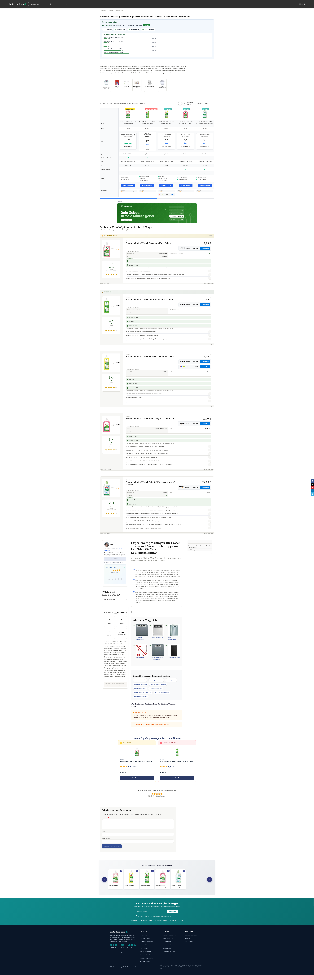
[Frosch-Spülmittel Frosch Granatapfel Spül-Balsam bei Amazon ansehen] (106, 249)
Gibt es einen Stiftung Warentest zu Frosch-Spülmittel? (151, 725)
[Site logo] (18, 4)
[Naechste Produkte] (209, 879)
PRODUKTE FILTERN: (190, 103)
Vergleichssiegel (167, 948)
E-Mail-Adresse (106, 838)
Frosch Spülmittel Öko (140, 680)
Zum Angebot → (137, 777)
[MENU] (302, 4)
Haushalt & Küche (144, 945)
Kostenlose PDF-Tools (169, 951)
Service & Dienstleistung (146, 958)
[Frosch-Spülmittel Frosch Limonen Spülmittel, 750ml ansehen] (177, 751)
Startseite (103, 10)
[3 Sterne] (115, 579)
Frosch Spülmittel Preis (156, 688)
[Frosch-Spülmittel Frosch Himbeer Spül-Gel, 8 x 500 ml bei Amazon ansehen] (106, 425)
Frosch (128, 128)
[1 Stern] (109, 579)
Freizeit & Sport (144, 948)
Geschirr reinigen (119, 10)
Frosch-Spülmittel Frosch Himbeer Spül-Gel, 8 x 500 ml (185, 122)
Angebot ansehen (128, 185)
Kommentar (105, 818)
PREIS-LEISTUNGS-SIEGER (151, 109)
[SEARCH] (50, 4)
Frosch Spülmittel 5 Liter (140, 696)
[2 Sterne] (112, 579)
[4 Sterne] (118, 579)
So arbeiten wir (167, 941)
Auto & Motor (143, 935)
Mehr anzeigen (115, 559)
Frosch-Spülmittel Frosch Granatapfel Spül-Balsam (128, 122)
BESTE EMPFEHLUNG (130, 109)
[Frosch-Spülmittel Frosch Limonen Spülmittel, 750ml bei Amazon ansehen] (106, 305)
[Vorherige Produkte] (104, 879)
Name (104, 831)
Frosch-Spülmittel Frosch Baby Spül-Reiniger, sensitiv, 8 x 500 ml (204, 122)
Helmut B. (113, 544)
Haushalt (110, 10)
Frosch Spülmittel (171, 680)
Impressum (188, 938)
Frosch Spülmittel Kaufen (156, 680)
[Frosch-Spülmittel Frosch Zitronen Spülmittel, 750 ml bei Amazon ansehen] (106, 362)
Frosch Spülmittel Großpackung (142, 692)
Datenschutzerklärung (165, 916)
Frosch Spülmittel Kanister (162, 692)
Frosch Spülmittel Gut (140, 688)
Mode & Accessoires (145, 951)
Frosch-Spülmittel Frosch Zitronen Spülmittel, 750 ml (166, 122)
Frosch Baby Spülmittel (140, 684)
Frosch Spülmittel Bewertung (158, 684)
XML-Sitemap (189, 941)
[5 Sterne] (121, 579)
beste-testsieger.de (119, 967)
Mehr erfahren (158, 968)
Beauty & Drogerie (145, 961)
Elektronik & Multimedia (146, 941)
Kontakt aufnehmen (168, 945)
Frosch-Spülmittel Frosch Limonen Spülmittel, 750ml (147, 122)
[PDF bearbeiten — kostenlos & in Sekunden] (157, 213)
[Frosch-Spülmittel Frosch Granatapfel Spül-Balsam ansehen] (136, 751)
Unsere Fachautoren (168, 938)
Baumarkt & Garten (145, 938)
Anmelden (172, 911)
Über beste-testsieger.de (169, 935)
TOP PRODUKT (168, 109)
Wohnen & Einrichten (145, 955)
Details (128, 125)
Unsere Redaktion (147, 920)
